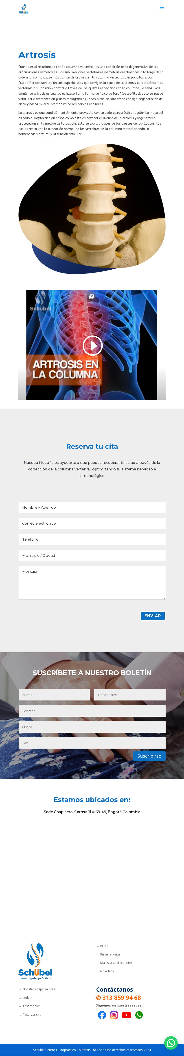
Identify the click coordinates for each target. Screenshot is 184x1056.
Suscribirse (149, 756)
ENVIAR (153, 616)
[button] (171, 1043)
